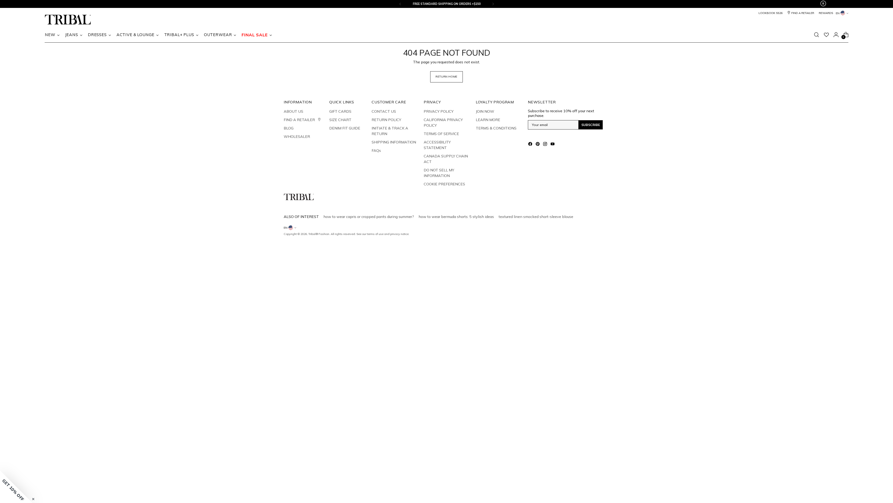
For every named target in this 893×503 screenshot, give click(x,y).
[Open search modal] (816, 34)
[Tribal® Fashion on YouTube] (553, 145)
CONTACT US (384, 111)
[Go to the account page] (836, 34)
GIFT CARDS (340, 111)
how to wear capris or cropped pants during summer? (368, 216)
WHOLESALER (297, 136)
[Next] (493, 4)
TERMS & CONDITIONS (496, 128)
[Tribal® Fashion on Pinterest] (538, 145)
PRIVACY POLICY (438, 111)
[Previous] (400, 4)
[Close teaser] (33, 499)
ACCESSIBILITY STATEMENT (437, 145)
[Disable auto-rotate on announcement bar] (823, 4)
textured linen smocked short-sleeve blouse (536, 216)
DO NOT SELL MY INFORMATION (439, 173)
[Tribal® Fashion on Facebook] (530, 145)
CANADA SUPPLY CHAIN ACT (446, 159)
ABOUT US (293, 111)
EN (838, 13)
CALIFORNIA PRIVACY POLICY (443, 122)
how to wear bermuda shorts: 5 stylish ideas (456, 216)
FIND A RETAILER (300, 119)
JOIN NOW (485, 111)
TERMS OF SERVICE (441, 133)
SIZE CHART (340, 119)
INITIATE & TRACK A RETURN (390, 131)
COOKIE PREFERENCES (444, 184)
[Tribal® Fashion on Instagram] (545, 145)
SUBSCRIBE (590, 125)
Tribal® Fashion (318, 234)
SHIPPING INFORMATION (394, 142)
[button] (16, 486)
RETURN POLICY (386, 119)
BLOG (288, 128)
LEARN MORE (488, 119)
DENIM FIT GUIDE (344, 128)
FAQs (376, 150)
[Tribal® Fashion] (68, 19)
